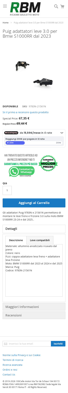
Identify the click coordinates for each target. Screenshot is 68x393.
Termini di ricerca (13, 360)
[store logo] (25, 9)
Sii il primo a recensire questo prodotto (25, 112)
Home (6, 22)
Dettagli (11, 229)
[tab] (34, 229)
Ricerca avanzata (12, 364)
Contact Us (9, 374)
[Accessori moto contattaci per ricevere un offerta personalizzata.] (30, 176)
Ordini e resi (10, 369)
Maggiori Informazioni (22, 307)
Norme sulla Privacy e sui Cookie (21, 355)
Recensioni (13, 315)
